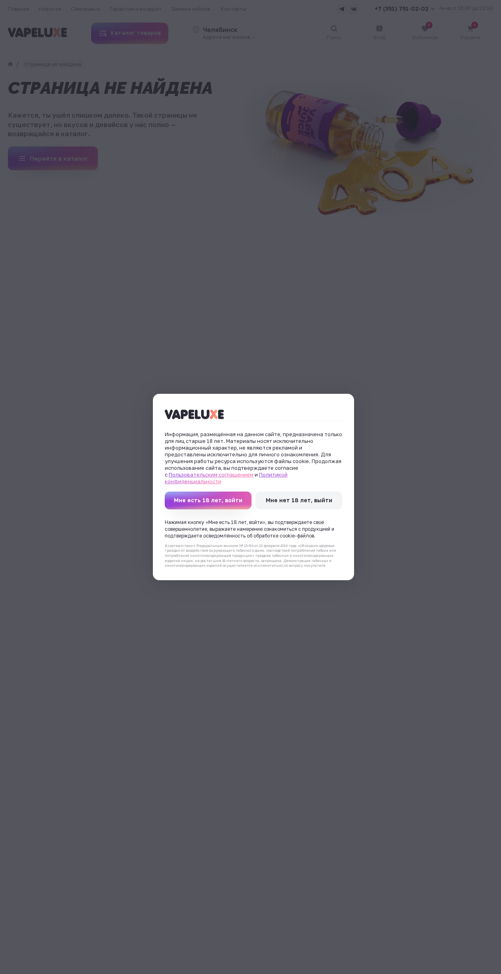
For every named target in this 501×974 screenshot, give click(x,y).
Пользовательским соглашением (211, 474)
